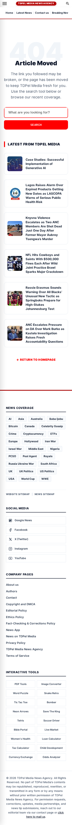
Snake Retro (51, 693)
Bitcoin (13, 426)
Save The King (51, 711)
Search (36, 124)
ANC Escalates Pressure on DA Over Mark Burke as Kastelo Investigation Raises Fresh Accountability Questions (45, 333)
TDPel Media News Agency (36, 3)
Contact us (42, 13)
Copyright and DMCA (20, 604)
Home (9, 13)
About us (12, 584)
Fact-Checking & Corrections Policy (30, 623)
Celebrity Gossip (52, 426)
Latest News (24, 13)
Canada (30, 426)
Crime (12, 433)
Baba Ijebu (56, 418)
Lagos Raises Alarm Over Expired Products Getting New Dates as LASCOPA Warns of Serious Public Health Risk (44, 193)
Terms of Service (17, 655)
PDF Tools (21, 684)
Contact (11, 597)
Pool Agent (30, 456)
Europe (13, 441)
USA (11, 478)
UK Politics (26, 471)
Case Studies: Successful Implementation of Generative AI (45, 164)
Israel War (15, 448)
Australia (37, 418)
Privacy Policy (15, 642)
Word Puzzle (20, 693)
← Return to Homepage (36, 359)
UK (10, 471)
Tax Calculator (20, 747)
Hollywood (31, 441)
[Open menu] (5, 3)
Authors (11, 591)
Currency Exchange (21, 757)
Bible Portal (20, 729)
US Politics (47, 471)
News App (13, 630)
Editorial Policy (16, 610)
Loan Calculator (51, 738)
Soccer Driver (51, 720)
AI (10, 418)
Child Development (51, 747)
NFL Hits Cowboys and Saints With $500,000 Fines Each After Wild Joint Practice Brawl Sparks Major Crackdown (44, 263)
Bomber (51, 702)
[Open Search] (67, 3)
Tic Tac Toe (20, 702)
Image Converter (51, 684)
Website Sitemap (18, 494)
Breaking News (61, 13)
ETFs (53, 433)
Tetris (20, 720)
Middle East (35, 448)
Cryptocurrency (33, 433)
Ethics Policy (15, 617)
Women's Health (20, 738)
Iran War (50, 441)
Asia (21, 418)
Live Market (51, 729)
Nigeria (55, 448)
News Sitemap (45, 494)
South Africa (49, 463)
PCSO (12, 456)
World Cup (28, 478)
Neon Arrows (21, 711)
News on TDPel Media (21, 636)
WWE (45, 478)
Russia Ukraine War (21, 463)
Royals (48, 456)
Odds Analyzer (51, 757)
